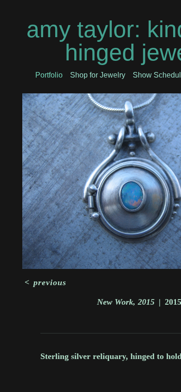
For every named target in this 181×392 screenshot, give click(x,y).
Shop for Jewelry (97, 75)
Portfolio (49, 75)
